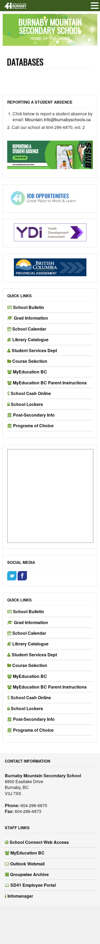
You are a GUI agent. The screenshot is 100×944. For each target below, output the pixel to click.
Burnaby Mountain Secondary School (50, 26)
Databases (25, 61)
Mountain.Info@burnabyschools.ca (58, 119)
